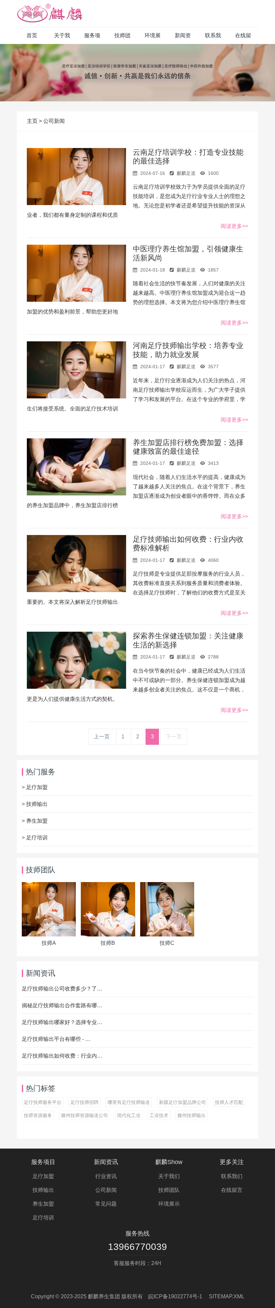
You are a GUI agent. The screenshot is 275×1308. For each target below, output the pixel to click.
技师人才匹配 (229, 1102)
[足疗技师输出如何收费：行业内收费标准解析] (76, 563)
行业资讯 (106, 1176)
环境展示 (153, 38)
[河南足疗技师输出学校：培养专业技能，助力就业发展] (76, 369)
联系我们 (213, 38)
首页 (31, 35)
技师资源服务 (38, 1115)
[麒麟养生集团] (50, 13)
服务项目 (92, 38)
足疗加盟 (37, 787)
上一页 (102, 736)
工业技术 (159, 1115)
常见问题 (106, 1204)
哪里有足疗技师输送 (129, 1102)
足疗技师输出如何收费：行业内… (62, 1056)
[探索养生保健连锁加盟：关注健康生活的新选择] (76, 660)
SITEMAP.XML (226, 1296)
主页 (33, 121)
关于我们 (62, 38)
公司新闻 (54, 121)
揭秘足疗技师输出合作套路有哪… (62, 1005)
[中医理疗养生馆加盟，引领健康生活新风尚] (76, 273)
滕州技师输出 (191, 1115)
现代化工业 (129, 1115)
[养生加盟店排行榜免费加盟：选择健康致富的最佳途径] (76, 466)
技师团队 (122, 38)
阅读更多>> (234, 226)
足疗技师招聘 (84, 1102)
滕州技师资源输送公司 (84, 1115)
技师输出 (37, 804)
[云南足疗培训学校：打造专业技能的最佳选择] (76, 176)
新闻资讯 (183, 38)
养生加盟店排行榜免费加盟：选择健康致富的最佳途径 (188, 446)
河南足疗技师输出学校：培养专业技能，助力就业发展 (188, 349)
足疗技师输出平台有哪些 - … (56, 1039)
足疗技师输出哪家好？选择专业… (62, 1022)
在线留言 (243, 38)
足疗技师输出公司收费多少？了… (62, 988)
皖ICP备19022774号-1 (175, 1296)
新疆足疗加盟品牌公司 (182, 1102)
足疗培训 (37, 837)
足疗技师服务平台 (42, 1102)
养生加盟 (37, 821)
